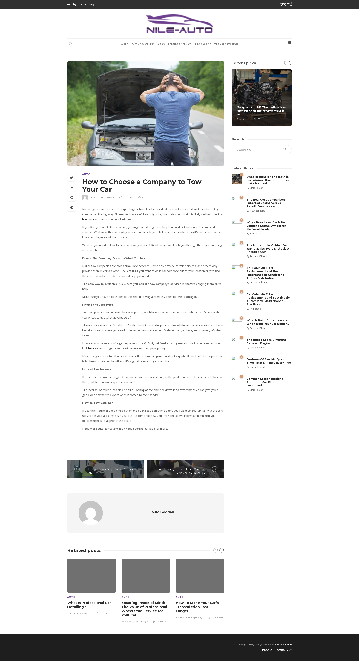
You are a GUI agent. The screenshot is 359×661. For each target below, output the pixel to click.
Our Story (87, 4)
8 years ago (198, 617)
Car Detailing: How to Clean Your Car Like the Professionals (181, 470)
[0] (237, 179)
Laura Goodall (96, 197)
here (91, 348)
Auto (124, 44)
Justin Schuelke (184, 617)
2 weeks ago (243, 119)
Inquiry (72, 4)
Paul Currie (255, 233)
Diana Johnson (257, 347)
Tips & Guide (203, 44)
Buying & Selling (143, 44)
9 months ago (141, 621)
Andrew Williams (258, 256)
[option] (92, 586)
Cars (161, 44)
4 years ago (109, 197)
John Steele (73, 613)
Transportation (226, 44)
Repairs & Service (179, 44)
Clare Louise (256, 187)
